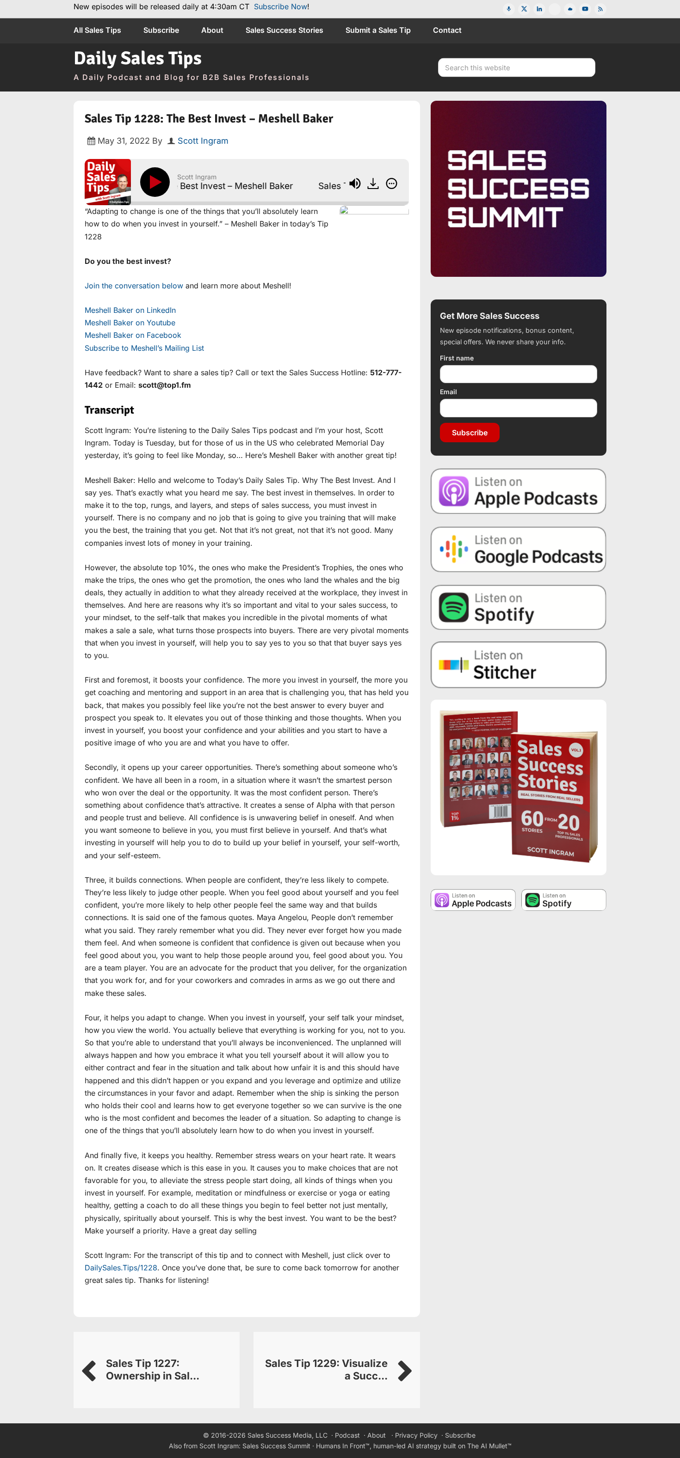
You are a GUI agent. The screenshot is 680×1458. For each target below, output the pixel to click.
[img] (391, 183)
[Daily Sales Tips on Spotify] (518, 607)
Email (448, 392)
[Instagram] (555, 9)
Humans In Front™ (343, 1446)
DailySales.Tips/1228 (121, 1267)
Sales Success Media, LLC (287, 1435)
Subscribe (470, 432)
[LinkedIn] (539, 9)
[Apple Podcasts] (509, 9)
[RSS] (600, 9)
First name (457, 358)
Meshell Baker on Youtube (130, 322)
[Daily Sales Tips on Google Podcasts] (518, 548)
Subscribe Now (280, 6)
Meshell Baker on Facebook (133, 335)
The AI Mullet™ (489, 1446)
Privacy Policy (416, 1435)
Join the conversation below (134, 285)
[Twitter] (524, 9)
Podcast (347, 1435)
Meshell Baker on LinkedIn (130, 310)
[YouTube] (585, 9)
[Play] (157, 182)
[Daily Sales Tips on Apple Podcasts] (518, 490)
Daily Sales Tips (138, 58)
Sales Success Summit (276, 1446)
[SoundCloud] (570, 9)
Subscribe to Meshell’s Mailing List (144, 348)
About (376, 1435)
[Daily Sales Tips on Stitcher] (518, 664)
